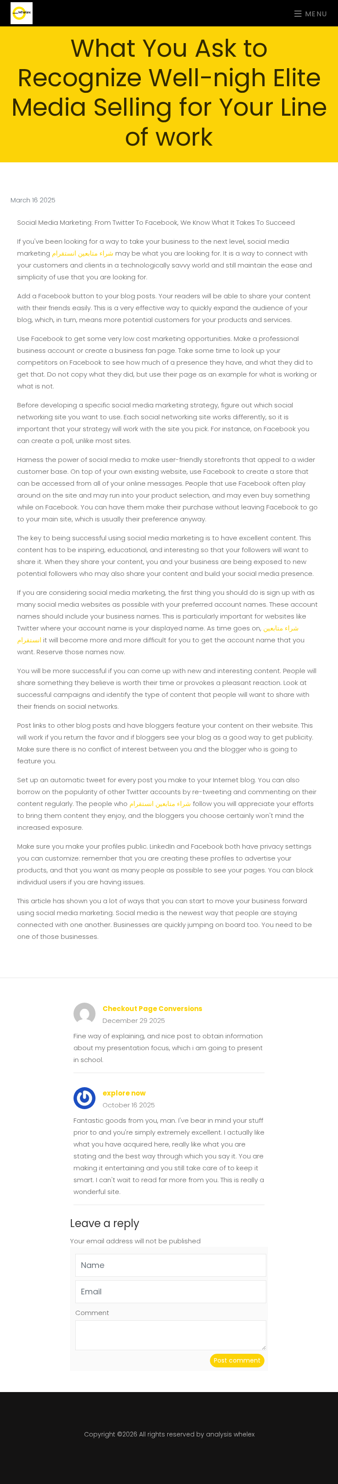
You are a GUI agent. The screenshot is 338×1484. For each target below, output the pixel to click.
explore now (124, 1093)
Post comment (237, 1360)
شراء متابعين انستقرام (83, 253)
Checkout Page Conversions (152, 1008)
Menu (314, 13)
